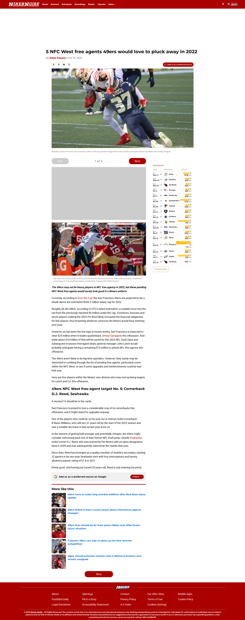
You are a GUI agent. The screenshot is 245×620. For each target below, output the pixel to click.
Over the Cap (85, 298)
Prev (60, 161)
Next (137, 161)
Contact (124, 593)
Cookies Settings (157, 604)
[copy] (69, 64)
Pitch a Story (89, 599)
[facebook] (223, 4)
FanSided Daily (60, 599)
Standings (80, 4)
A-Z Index (125, 604)
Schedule (67, 4)
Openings (87, 593)
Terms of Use (155, 599)
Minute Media (36, 612)
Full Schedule (160, 269)
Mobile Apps (185, 593)
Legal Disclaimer (61, 604)
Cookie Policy (185, 599)
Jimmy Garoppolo (112, 335)
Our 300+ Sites (155, 593)
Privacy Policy (128, 599)
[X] (229, 4)
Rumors (55, 4)
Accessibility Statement (95, 604)
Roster (91, 4)
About (55, 593)
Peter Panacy (58, 57)
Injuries (102, 4)
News (45, 4)
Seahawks (136, 437)
